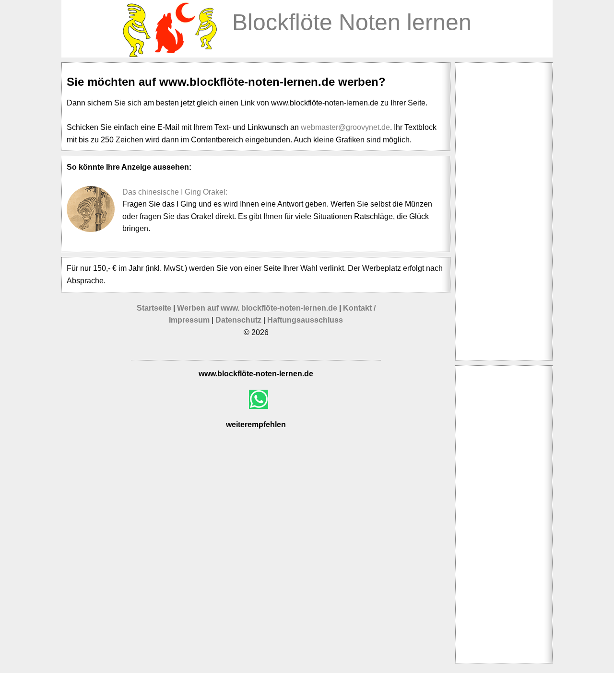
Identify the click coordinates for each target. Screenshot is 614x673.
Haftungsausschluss (305, 320)
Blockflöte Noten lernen (352, 22)
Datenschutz (238, 320)
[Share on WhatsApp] (258, 399)
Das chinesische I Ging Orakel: (174, 192)
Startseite (154, 308)
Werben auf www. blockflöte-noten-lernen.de (258, 308)
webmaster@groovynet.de (345, 127)
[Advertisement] (503, 211)
